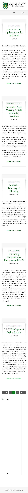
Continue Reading (14, 83)
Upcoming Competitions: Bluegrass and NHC (14, 256)
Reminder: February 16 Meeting (14, 188)
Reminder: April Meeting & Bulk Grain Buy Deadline (14, 111)
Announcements (14, 26)
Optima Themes (19, 490)
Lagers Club (14, 4)
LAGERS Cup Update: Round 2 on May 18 (14, 32)
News (19, 103)
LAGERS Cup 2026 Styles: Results (14, 331)
